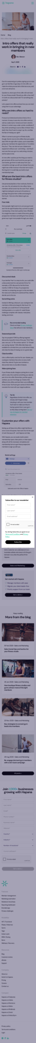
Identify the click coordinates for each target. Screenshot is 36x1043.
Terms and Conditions (12, 534)
